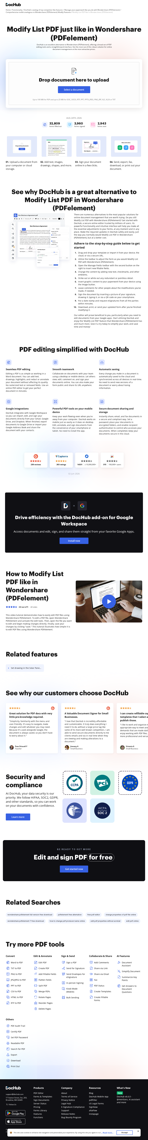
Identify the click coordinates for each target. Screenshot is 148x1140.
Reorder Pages (46, 1003)
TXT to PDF (16, 968)
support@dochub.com (14, 1094)
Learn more (18, 817)
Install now (74, 540)
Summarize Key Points (129, 979)
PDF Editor (39, 1093)
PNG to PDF (16, 974)
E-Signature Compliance (73, 1107)
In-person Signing (75, 983)
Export (14, 1054)
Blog (91, 1093)
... (107, 1132)
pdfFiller (93, 1100)
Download (16, 1060)
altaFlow (93, 1110)
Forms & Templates (43, 1096)
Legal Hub (66, 1103)
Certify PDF (16, 1031)
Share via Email (101, 974)
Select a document (74, 89)
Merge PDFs (44, 991)
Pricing (37, 1107)
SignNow (93, 1107)
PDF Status (99, 985)
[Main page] (13, 5)
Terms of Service (69, 1096)
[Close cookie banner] (138, 1131)
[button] (109, 601)
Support (65, 1110)
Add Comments (101, 962)
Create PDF (44, 968)
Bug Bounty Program (71, 1117)
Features (38, 1114)
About (64, 1093)
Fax (95, 979)
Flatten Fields (45, 979)
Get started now (74, 869)
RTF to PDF (16, 1003)
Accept (124, 1132)
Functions (38, 1117)
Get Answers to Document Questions (129, 989)
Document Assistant (127, 964)
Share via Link (101, 968)
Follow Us (12, 1104)
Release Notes (68, 1114)
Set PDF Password (19, 1037)
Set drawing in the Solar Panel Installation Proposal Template (27, 668)
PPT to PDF (16, 985)
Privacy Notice (68, 1100)
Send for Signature (75, 968)
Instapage (94, 1114)
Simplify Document (131, 971)
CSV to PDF (16, 991)
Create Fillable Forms (101, 999)
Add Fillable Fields (47, 974)
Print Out (15, 1066)
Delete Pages (45, 1008)
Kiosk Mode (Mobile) (71, 990)
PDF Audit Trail (18, 1025)
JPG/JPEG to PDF (18, 979)
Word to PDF (17, 962)
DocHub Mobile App (98, 1096)
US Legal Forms (96, 1103)
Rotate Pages (45, 997)
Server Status (40, 1103)
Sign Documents (41, 1100)
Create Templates (102, 991)
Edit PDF (43, 962)
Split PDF (43, 985)
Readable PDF (17, 1043)
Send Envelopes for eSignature (75, 975)
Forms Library (40, 1110)
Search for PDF (18, 1049)
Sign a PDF (71, 962)
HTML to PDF (17, 997)
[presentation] (74, 83)
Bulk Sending (72, 997)
